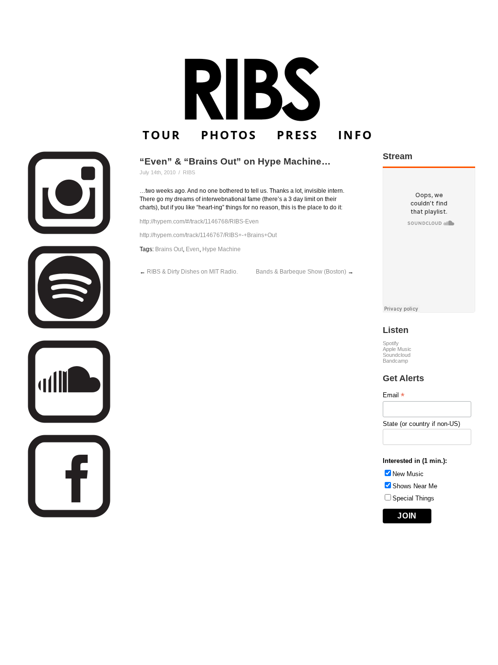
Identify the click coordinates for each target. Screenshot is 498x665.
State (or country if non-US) (421, 423)
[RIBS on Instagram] (69, 232)
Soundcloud (396, 355)
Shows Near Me (414, 486)
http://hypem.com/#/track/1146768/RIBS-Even (199, 221)
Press (297, 135)
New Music (408, 474)
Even (192, 249)
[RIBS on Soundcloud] (69, 421)
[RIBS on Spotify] (69, 327)
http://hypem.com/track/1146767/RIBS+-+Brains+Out (208, 235)
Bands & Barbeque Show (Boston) (301, 271)
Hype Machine (221, 249)
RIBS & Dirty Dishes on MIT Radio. (192, 271)
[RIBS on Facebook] (69, 515)
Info (355, 135)
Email (394, 395)
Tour (161, 135)
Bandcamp (395, 361)
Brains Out (169, 249)
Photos (229, 135)
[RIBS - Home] (249, 89)
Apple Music (397, 349)
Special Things (413, 498)
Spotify (391, 343)
